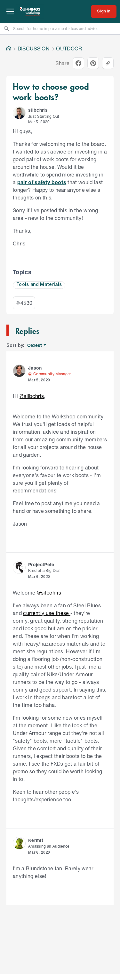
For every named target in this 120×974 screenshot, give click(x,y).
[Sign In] (103, 11)
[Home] (8, 48)
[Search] (6, 28)
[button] (19, 113)
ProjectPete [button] (41, 564)
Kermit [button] (35, 840)
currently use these (46, 613)
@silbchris (32, 396)
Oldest (35, 345)
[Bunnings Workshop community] (30, 11)
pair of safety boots (42, 182)
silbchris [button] (38, 110)
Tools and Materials (39, 285)
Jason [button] (35, 368)
